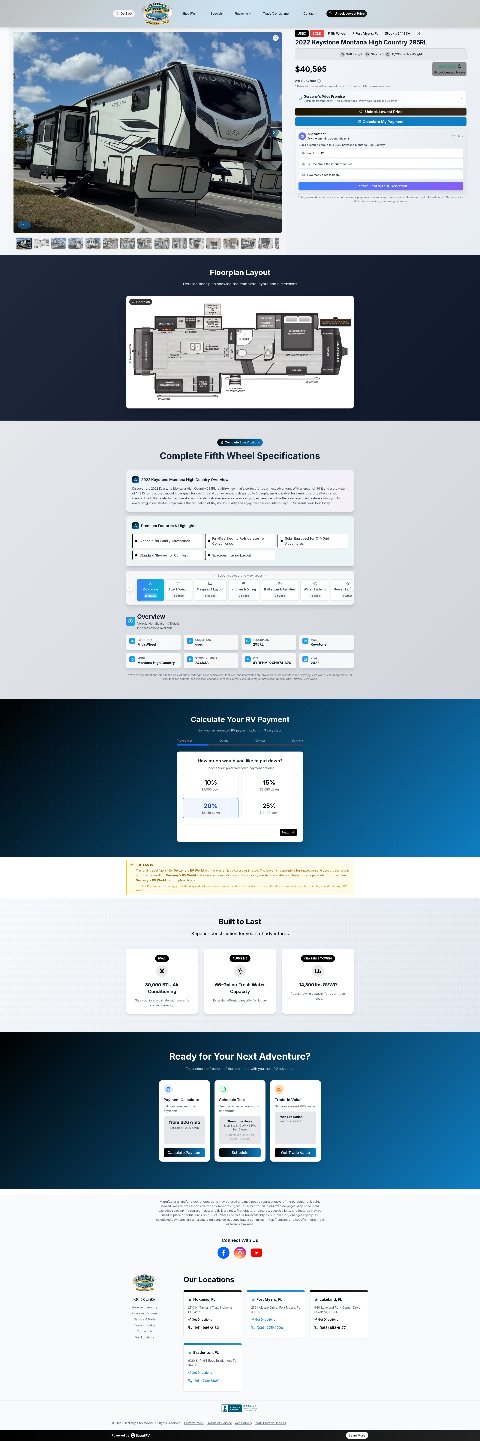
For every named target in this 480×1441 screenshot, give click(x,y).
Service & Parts (145, 1319)
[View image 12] (213, 243)
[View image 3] (58, 243)
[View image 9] (162, 243)
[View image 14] (248, 243)
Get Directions (202, 1319)
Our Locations (145, 1337)
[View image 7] (127, 243)
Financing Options (144, 1313)
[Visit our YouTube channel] (256, 1253)
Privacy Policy (194, 1423)
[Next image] (274, 132)
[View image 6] (110, 243)
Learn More (357, 1435)
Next (285, 832)
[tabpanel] (240, 640)
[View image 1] (24, 243)
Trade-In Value (144, 1325)
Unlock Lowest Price (350, 13)
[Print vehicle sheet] (418, 33)
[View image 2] (41, 243)
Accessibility (243, 1423)
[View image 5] (93, 243)
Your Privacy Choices (270, 1423)
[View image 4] (75, 243)
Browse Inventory (145, 1307)
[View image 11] (196, 243)
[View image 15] (265, 243)
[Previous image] (21, 132)
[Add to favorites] (276, 38)
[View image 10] (179, 243)
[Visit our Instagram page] (240, 1253)
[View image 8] (144, 243)
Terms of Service (219, 1423)
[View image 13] (231, 243)
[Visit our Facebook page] (224, 1253)
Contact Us (145, 1331)
